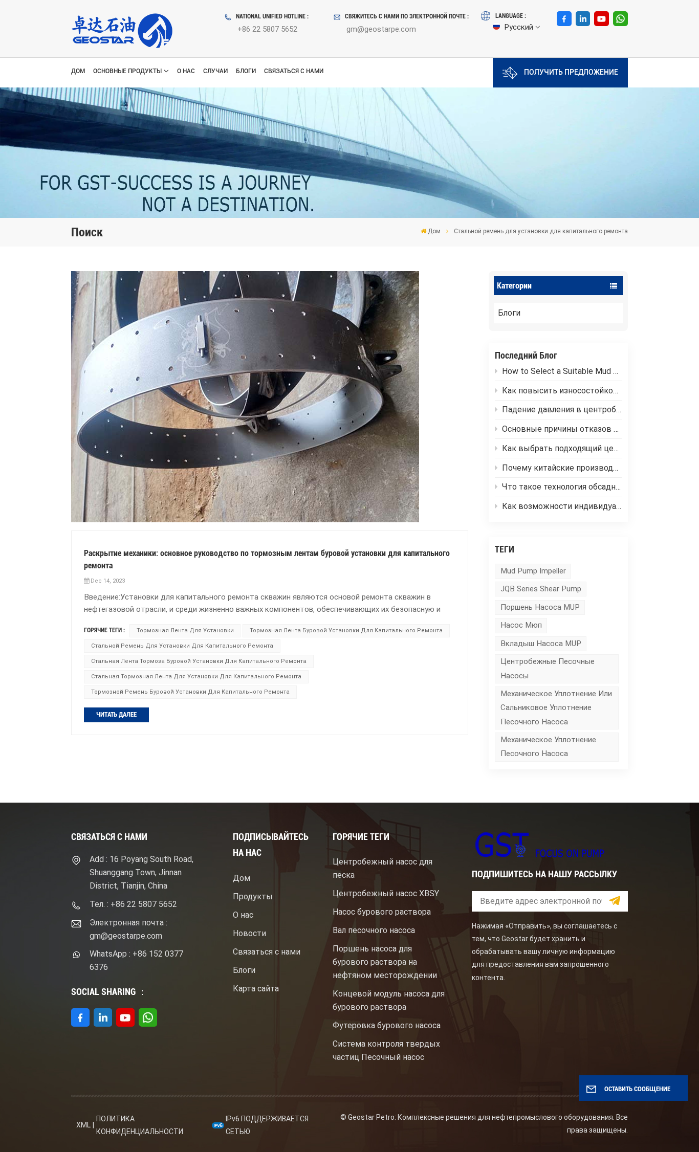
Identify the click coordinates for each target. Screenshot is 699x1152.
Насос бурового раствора (382, 912)
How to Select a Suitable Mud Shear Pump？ (562, 371)
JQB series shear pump (540, 588)
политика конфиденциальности (139, 1125)
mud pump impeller (533, 570)
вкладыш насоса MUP (540, 643)
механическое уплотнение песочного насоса (548, 746)
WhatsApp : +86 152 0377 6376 (136, 960)
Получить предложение (571, 72)
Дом (78, 71)
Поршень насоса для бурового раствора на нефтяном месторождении (385, 962)
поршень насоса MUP (540, 607)
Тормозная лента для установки (185, 630)
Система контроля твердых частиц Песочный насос (386, 1050)
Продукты (253, 896)
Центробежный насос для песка (382, 868)
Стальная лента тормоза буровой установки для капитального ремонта (199, 661)
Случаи (215, 71)
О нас (186, 71)
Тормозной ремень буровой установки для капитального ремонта (190, 692)
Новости (249, 933)
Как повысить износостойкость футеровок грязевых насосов (562, 390)
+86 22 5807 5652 (267, 29)
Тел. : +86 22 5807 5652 (133, 904)
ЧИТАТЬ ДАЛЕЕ (116, 714)
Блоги (246, 71)
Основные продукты (127, 71)
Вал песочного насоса (374, 930)
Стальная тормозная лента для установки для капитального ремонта (196, 676)
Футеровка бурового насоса (387, 1025)
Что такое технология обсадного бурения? (562, 487)
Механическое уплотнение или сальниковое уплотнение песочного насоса (556, 707)
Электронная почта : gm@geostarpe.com (128, 929)
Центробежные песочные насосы (547, 668)
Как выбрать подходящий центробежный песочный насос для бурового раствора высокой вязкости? (562, 448)
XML (83, 1125)
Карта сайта (256, 988)
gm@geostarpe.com (381, 29)
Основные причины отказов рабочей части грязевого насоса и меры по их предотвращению (562, 429)
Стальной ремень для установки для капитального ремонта (182, 646)
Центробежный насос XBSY (386, 893)
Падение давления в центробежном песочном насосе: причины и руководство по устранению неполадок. (562, 409)
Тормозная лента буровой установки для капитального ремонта (346, 630)
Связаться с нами (293, 71)
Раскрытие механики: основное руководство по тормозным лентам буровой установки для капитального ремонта (267, 559)
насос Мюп (521, 625)
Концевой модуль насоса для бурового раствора (389, 1000)
